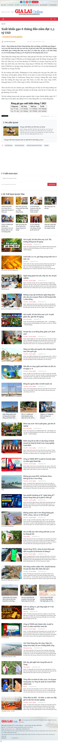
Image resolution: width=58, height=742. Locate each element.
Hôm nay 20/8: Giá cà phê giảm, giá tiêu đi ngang (39, 425)
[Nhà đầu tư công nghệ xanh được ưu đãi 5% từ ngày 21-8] (11, 372)
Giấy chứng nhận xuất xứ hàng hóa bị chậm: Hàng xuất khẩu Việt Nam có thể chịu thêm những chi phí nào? (9, 416)
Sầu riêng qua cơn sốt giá (49, 207)
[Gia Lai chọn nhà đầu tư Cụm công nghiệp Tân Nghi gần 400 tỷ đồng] (47, 590)
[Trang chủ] (3, 19)
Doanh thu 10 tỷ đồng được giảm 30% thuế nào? (39, 333)
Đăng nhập (35, 2)
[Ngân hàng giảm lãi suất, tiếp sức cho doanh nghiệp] (11, 281)
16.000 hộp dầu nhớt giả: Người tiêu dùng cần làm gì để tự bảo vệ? (35, 227)
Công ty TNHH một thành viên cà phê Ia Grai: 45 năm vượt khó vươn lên (38, 625)
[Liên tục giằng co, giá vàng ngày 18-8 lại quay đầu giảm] (11, 612)
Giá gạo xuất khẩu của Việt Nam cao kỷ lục (32, 127)
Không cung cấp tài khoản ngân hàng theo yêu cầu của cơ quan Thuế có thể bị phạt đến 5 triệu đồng (39, 297)
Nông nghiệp (26, 536)
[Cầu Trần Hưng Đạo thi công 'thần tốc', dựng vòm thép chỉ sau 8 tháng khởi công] (11, 649)
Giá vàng (25, 261)
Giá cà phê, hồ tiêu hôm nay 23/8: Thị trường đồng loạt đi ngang (37, 241)
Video (4, 5)
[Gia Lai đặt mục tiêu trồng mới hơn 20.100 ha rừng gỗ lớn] (11, 537)
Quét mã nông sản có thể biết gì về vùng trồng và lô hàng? (21, 227)
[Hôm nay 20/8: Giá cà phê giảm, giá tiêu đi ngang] (11, 429)
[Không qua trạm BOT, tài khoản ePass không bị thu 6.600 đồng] (11, 482)
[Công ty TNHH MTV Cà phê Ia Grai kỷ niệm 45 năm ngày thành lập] (11, 464)
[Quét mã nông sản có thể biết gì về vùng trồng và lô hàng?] (22, 219)
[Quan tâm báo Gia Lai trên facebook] (21, 2)
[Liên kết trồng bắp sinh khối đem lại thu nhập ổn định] (50, 219)
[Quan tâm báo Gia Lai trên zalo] (24, 2)
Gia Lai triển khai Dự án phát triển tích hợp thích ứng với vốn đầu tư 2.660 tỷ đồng (28, 599)
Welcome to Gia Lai (34, 5)
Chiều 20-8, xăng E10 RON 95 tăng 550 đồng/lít (46, 416)
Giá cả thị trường (27, 244)
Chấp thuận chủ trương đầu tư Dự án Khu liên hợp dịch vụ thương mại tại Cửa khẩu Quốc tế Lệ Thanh (10, 599)
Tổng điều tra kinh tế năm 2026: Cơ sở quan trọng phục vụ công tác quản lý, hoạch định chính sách (39, 682)
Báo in (17, 5)
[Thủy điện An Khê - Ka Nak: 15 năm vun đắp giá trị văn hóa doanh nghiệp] (11, 703)
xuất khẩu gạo (8, 145)
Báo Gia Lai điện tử (29, 12)
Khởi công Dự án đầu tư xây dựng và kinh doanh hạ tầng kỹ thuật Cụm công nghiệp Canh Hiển (38, 443)
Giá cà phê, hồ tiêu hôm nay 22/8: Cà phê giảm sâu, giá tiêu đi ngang (38, 316)
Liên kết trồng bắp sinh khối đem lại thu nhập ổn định (50, 226)
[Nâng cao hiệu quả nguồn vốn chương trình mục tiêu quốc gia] (11, 355)
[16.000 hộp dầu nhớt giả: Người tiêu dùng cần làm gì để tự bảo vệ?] (36, 219)
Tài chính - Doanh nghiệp (29, 280)
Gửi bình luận (52, 184)
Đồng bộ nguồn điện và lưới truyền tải (37, 384)
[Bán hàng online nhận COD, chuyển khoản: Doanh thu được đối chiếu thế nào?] (11, 572)
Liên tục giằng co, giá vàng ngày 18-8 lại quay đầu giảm (38, 608)
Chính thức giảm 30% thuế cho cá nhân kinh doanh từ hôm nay (7, 209)
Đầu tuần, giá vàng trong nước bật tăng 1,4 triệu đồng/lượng (22, 209)
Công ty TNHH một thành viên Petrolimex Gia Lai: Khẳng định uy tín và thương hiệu (7, 228)
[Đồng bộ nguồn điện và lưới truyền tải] (11, 389)
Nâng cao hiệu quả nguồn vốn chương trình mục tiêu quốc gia (39, 350)
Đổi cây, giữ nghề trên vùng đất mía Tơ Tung (37, 663)
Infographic (53, 5)
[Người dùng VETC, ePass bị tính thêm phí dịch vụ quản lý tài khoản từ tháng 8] (11, 555)
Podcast (25, 5)
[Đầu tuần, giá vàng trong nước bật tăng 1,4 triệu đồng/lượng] (22, 201)
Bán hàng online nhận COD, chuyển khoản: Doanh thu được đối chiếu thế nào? (39, 568)
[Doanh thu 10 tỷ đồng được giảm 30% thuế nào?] (11, 337)
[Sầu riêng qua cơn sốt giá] (50, 201)
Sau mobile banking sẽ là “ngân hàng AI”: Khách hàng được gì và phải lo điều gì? (39, 496)
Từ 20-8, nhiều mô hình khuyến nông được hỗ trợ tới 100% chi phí (27, 416)
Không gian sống (27, 648)
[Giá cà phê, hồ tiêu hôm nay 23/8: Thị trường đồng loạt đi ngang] (11, 245)
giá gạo (46, 145)
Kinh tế (3, 24)
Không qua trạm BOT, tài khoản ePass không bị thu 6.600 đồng (37, 477)
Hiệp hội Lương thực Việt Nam (34, 145)
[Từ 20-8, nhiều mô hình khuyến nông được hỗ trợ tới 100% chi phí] (28, 406)
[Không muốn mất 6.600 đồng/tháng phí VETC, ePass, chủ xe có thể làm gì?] (11, 518)
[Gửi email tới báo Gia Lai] (30, 2)
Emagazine (44, 5)
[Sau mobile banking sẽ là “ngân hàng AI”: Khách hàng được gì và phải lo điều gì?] (11, 501)
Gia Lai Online (9, 721)
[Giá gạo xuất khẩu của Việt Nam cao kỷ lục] (10, 131)
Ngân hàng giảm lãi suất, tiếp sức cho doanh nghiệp (39, 277)
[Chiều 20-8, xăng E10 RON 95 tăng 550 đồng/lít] (47, 406)
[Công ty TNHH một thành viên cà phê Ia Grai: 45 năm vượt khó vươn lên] (11, 630)
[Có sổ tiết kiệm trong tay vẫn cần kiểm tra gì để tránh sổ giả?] (36, 201)
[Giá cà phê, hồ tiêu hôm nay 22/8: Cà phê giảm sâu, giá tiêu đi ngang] (11, 320)
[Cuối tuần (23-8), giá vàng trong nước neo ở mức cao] (11, 262)
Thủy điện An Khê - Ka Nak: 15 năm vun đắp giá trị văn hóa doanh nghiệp (40, 699)
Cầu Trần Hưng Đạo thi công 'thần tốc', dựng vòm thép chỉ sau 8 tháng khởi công (38, 644)
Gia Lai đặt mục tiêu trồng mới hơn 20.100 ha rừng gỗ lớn (39, 533)
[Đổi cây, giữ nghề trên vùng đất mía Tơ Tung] (11, 668)
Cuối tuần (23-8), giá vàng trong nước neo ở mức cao (39, 258)
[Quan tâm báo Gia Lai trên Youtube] (27, 2)
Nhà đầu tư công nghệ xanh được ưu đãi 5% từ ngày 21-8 (39, 367)
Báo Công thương (19, 145)
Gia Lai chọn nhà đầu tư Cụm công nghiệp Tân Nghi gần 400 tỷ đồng (46, 599)
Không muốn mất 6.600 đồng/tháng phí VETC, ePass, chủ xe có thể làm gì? (38, 514)
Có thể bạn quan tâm (13, 194)
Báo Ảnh (11, 5)
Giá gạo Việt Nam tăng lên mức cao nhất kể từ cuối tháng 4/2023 (23, 140)
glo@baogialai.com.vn (10, 729)
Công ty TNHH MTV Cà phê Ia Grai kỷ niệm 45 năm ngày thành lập (39, 460)
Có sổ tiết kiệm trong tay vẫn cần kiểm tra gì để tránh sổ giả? (35, 209)
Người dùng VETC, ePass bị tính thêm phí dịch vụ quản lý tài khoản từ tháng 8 (38, 550)
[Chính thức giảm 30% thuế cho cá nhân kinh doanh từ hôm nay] (7, 201)
